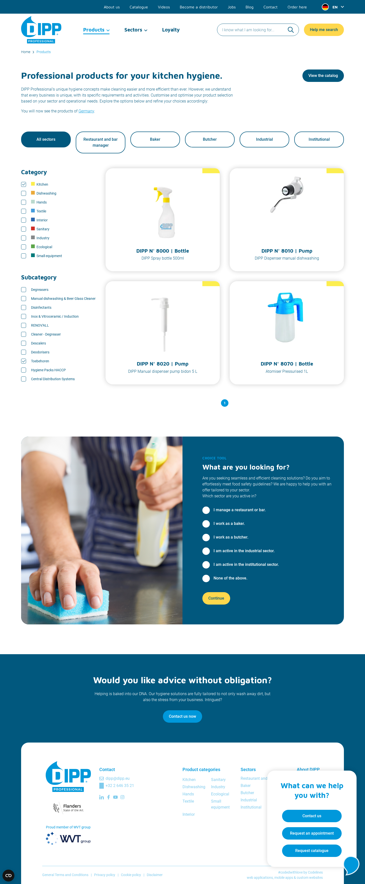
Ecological (44, 247)
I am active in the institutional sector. (246, 564)
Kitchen (42, 184)
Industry (42, 238)
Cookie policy (131, 875)
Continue (216, 598)
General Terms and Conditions (65, 875)
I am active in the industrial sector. (244, 550)
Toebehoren (40, 361)
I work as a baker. (229, 523)
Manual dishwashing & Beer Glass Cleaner (63, 299)
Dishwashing (46, 193)
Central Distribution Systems (53, 379)
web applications (260, 878)
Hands (41, 202)
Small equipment (49, 256)
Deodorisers (40, 352)
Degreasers (39, 290)
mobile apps (283, 878)
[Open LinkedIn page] (101, 797)
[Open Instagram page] (122, 797)
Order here (297, 7)
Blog (250, 7)
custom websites (310, 878)
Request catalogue (311, 850)
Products (94, 30)
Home (25, 52)
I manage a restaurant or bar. (240, 510)
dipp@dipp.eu (118, 778)
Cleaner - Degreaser (46, 334)
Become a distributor (199, 7)
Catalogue (139, 7)
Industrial (264, 139)
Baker (155, 139)
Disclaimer (155, 875)
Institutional (319, 139)
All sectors (45, 139)
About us (112, 7)
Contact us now (182, 716)
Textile (41, 211)
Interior (42, 220)
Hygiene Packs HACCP (48, 370)
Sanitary (42, 229)
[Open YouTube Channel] (115, 797)
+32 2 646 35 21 (120, 785)
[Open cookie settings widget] (8, 876)
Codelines (315, 872)
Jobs (232, 7)
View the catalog (323, 75)
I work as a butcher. (231, 537)
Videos (164, 7)
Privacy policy (104, 875)
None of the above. (230, 578)
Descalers (38, 343)
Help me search (324, 29)
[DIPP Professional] (41, 29)
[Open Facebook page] (108, 797)
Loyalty (171, 30)
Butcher (210, 139)
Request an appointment (312, 833)
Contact (270, 7)
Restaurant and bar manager (100, 142)
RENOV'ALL (40, 325)
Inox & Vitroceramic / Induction (55, 316)
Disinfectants (41, 307)
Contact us (311, 816)
